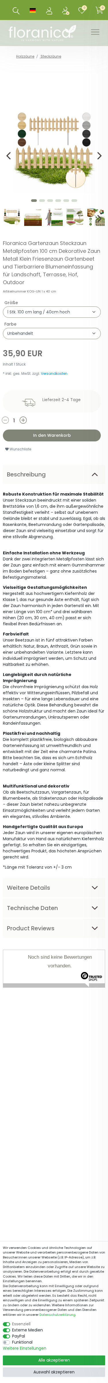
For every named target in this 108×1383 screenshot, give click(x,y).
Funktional (22, 1342)
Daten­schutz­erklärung (57, 1314)
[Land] (33, 10)
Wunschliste (20, 449)
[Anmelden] (49, 10)
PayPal (18, 1336)
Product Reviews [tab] (30, 928)
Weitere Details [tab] (28, 888)
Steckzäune (50, 56)
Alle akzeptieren (54, 1360)
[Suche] (16, 11)
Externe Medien (27, 1330)
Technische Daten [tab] (32, 908)
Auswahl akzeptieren (54, 1372)
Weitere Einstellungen (24, 1348)
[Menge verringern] (10, 420)
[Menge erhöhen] (37, 420)
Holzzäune (25, 56)
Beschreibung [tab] (26, 474)
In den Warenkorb (52, 435)
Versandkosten (54, 373)
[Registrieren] (66, 10)
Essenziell (21, 1324)
